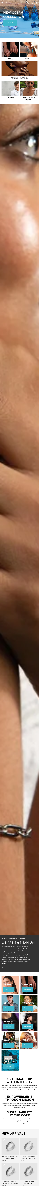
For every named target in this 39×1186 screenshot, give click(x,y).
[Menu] (2, 3)
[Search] (6, 3)
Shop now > (8, 989)
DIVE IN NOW (9, 23)
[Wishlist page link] (28, 3)
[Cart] (37, 3)
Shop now (4, 968)
